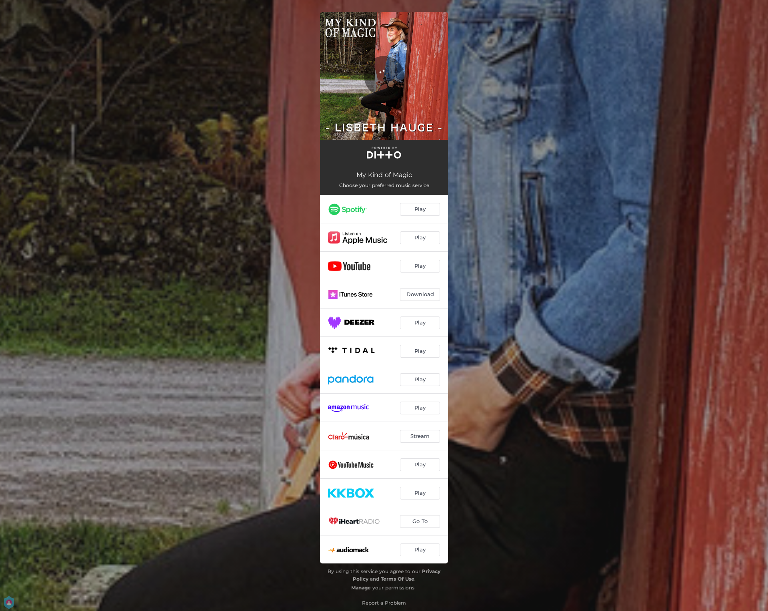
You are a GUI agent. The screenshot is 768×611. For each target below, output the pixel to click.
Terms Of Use (397, 579)
